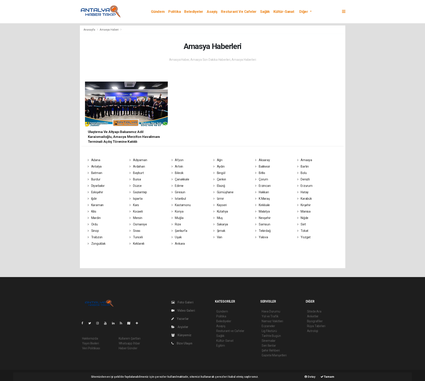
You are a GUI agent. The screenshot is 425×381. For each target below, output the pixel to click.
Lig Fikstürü (269, 331)
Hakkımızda (90, 338)
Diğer (304, 12)
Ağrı (219, 160)
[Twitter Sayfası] (91, 323)
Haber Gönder (128, 348)
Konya (178, 211)
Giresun (179, 192)
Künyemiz (184, 335)
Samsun (264, 224)
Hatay (304, 192)
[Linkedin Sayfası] (115, 323)
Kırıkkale (264, 205)
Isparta (137, 198)
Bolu (303, 173)
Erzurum (306, 186)
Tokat (304, 231)
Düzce (137, 186)
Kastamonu (182, 205)
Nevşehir (264, 218)
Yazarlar (182, 318)
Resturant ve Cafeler (239, 12)
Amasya (306, 160)
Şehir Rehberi (271, 350)
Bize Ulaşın (184, 343)
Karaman (97, 205)
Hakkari (263, 192)
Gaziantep (139, 192)
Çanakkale (181, 179)
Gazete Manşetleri (274, 355)
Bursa (136, 179)
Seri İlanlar (269, 345)
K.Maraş (264, 198)
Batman (96, 173)
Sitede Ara (314, 311)
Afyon (178, 160)
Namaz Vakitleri (272, 321)
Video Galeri (186, 310)
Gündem (158, 12)
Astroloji (312, 331)
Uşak (178, 237)
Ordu (94, 224)
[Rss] (123, 323)
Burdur (95, 179)
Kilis (93, 211)
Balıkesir (264, 166)
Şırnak (220, 231)
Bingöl (220, 173)
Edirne (179, 186)
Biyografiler (315, 321)
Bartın (304, 166)
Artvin (178, 166)
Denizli (304, 179)
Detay (311, 376)
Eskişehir (97, 192)
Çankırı (221, 179)
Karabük (306, 198)
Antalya (96, 166)
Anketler (313, 316)
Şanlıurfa (180, 231)
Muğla (178, 218)
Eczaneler (268, 326)
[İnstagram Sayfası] (99, 323)
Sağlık (265, 12)
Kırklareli (138, 243)
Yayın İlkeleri (90, 343)
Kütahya (222, 211)
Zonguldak (98, 243)
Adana (95, 160)
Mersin (137, 218)
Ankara (179, 243)
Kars (135, 205)
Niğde (304, 218)
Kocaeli (137, 211)
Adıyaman (139, 160)
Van (219, 237)
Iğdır (94, 198)
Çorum (263, 179)
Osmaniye (139, 224)
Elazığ (220, 186)
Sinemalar (269, 340)
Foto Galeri (185, 302)
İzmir (220, 198)
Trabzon (96, 237)
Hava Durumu (271, 311)
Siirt (303, 224)
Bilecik (178, 173)
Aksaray (264, 160)
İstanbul (180, 198)
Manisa (305, 211)
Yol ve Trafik (270, 316)
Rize (177, 224)
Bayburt (138, 173)
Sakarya (222, 224)
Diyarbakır (98, 186)
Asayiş (212, 12)
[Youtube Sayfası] (107, 323)
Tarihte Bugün (271, 336)
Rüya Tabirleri (316, 326)
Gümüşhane (225, 192)
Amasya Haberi (109, 29)
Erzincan (264, 186)
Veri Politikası (91, 348)
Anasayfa (89, 29)
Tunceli (137, 237)
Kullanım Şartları (130, 338)
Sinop (95, 231)
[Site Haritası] (130, 323)
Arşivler (182, 327)
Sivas (136, 231)
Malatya (264, 211)
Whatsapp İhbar (129, 343)
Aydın (220, 166)
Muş (219, 218)
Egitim (220, 345)
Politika (174, 12)
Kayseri (221, 205)
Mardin (95, 218)
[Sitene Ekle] (139, 323)
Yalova (263, 237)
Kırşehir (305, 205)
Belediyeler (193, 12)
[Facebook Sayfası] (84, 323)
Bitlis (261, 173)
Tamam (328, 376)
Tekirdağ (264, 231)
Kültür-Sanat (283, 12)
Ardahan (138, 166)
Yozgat (305, 237)
